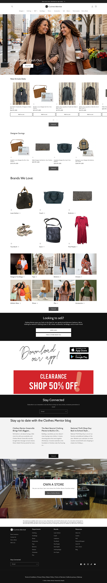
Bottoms (56, 277)
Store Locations (14, 534)
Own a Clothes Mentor (53, 493)
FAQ (77, 538)
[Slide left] (50, 120)
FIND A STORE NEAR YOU (53, 335)
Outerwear (34, 552)
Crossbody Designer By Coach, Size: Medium (62, 160)
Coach (41, 213)
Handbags (34, 535)
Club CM (78, 544)
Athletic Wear (14, 303)
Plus (55, 303)
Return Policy (50, 577)
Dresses (78, 277)
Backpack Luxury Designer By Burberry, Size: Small (85, 160)
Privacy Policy (41, 577)
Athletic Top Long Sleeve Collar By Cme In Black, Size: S (89, 107)
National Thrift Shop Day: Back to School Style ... (81, 429)
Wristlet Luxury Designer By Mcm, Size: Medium (42, 107)
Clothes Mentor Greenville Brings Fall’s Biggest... (23, 429)
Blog (77, 549)
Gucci (41, 247)
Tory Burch (13, 247)
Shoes (34, 303)
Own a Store (13, 540)
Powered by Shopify (59, 580)
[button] (12, 6)
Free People (72, 247)
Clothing (34, 533)
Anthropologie (57, 549)
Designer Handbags (16, 277)
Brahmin (71, 213)
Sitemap (79, 577)
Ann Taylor (56, 552)
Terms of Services (60, 577)
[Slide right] (57, 120)
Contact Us (13, 537)
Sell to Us (12, 542)
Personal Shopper (80, 541)
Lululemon (56, 538)
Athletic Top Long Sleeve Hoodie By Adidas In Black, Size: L (67, 107)
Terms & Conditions (30, 577)
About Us (78, 533)
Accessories (79, 303)
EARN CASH (53, 330)
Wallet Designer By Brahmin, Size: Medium (42, 160)
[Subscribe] (66, 411)
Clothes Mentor (50, 580)
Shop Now (28, 65)
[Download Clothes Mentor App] (53, 365)
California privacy (71, 577)
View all (53, 124)
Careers (77, 535)
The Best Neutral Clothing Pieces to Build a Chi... (52, 429)
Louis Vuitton (14, 213)
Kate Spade (57, 546)
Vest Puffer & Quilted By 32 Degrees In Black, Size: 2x (20, 107)
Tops (33, 277)
